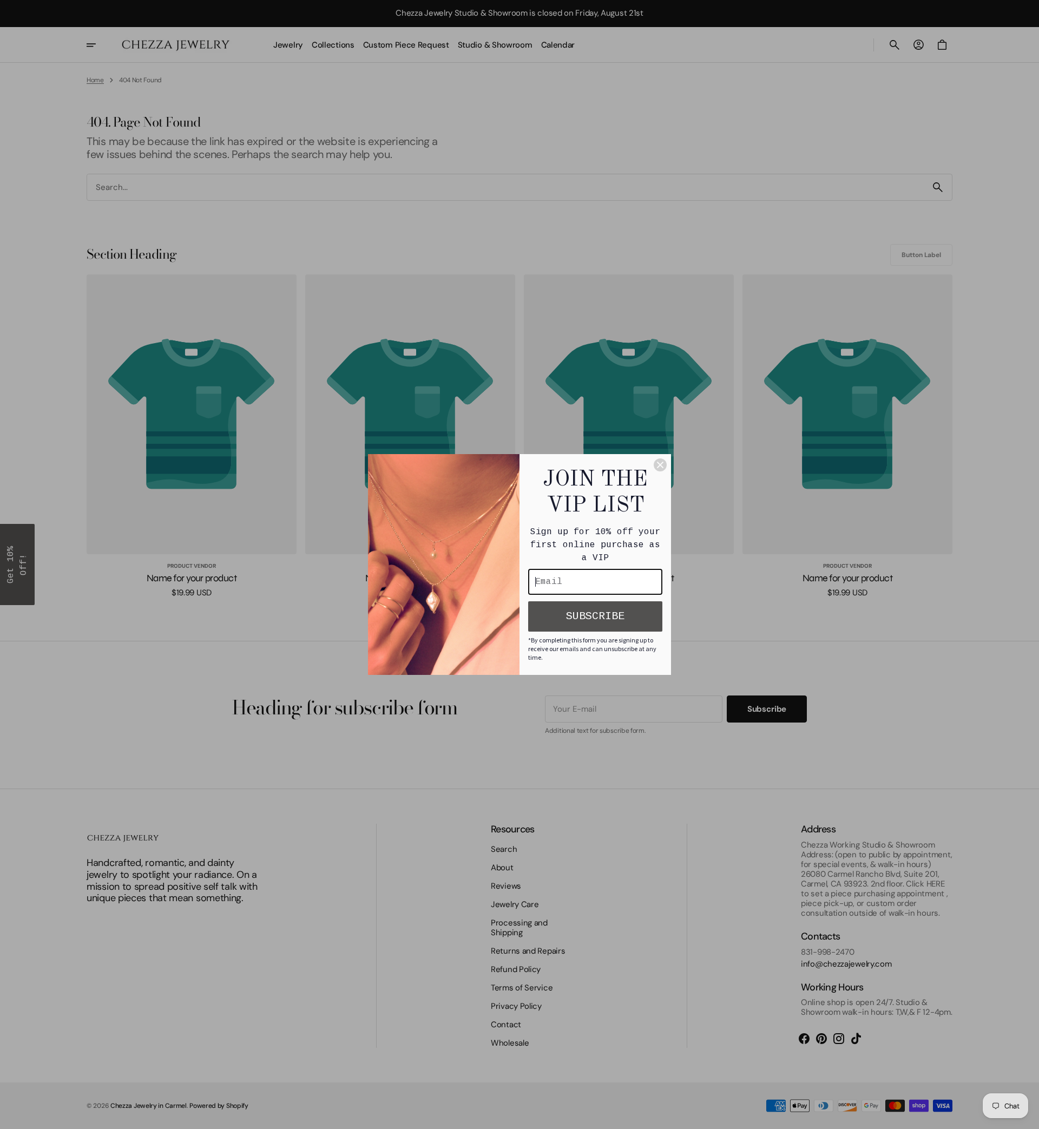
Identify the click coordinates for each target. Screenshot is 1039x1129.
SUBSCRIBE (595, 616)
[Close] (660, 464)
